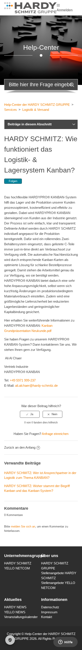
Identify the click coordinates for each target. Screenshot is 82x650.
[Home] (30, 7)
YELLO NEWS (14, 612)
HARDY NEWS (15, 607)
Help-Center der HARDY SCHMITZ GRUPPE (37, 104)
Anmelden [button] (65, 10)
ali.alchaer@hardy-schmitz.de (36, 385)
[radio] (30, 414)
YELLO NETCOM (17, 568)
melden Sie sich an (23, 526)
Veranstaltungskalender (21, 617)
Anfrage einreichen (55, 434)
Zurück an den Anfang (19, 447)
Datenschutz (50, 607)
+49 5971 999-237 (23, 380)
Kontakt (46, 617)
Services (10, 109)
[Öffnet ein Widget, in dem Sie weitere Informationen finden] (65, 642)
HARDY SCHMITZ (17, 563)
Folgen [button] (13, 181)
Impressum (49, 612)
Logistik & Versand (35, 109)
